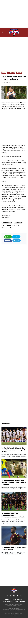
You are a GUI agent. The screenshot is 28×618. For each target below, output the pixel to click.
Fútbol (4, 72)
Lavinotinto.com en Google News (13, 599)
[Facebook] (11, 595)
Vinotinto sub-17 (6, 227)
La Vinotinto (11, 72)
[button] (2, 32)
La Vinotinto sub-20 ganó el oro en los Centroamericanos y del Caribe (13, 450)
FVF (3, 225)
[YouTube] (17, 595)
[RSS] (20, 595)
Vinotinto (16, 225)
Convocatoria (18, 222)
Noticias (19, 72)
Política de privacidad (19, 601)
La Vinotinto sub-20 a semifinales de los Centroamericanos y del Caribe (13, 515)
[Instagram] (14, 595)
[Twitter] (7, 595)
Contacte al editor (7, 601)
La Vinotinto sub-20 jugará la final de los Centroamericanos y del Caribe (13, 482)
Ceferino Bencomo (7, 222)
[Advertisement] (14, 14)
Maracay (9, 225)
